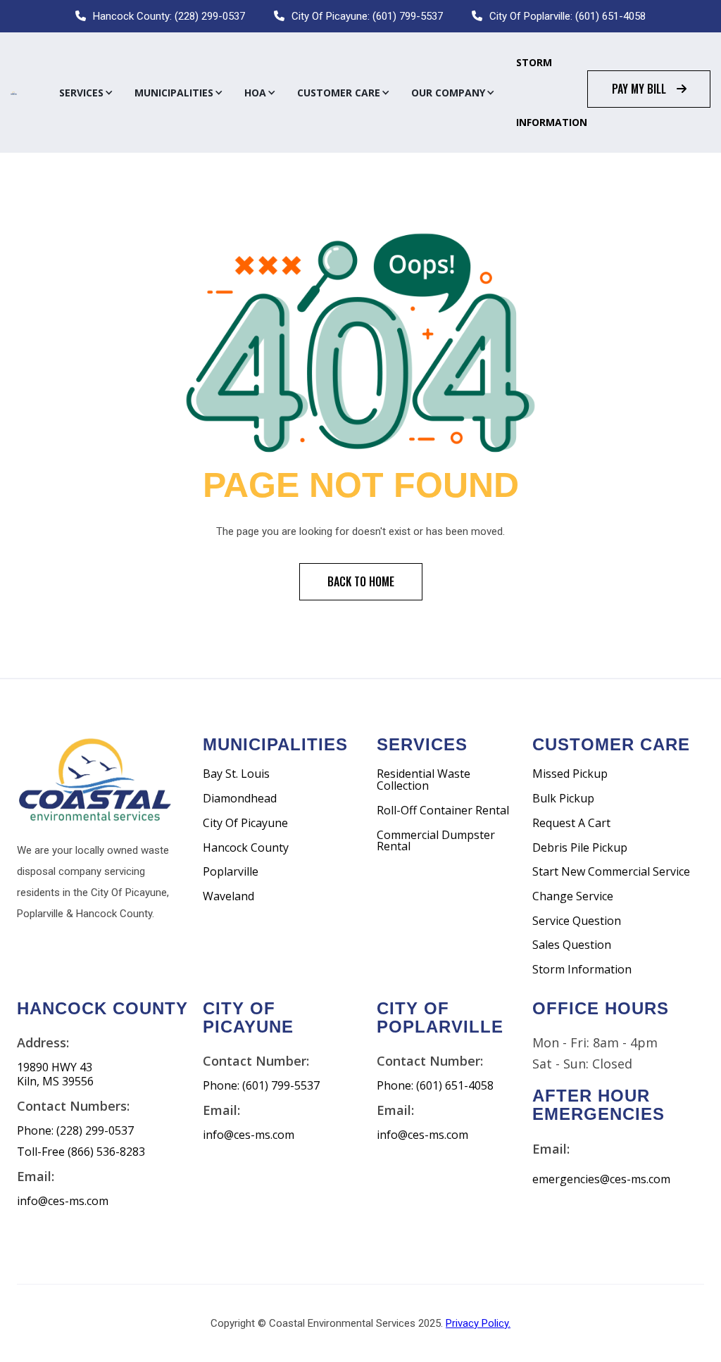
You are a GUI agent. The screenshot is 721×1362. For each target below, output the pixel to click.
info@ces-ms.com (62, 1201)
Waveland (228, 896)
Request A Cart (571, 823)
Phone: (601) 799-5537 (261, 1085)
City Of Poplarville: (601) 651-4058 (567, 16)
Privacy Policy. (478, 1323)
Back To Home (360, 581)
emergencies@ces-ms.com (601, 1179)
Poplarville (230, 872)
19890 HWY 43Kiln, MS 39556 (55, 1074)
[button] (86, 93)
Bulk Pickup (563, 799)
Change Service (572, 896)
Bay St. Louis (236, 774)
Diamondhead (240, 799)
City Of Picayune (245, 823)
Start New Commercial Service (611, 872)
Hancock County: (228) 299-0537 (169, 16)
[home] (14, 92)
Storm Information (551, 92)
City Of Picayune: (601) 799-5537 (367, 16)
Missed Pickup (570, 774)
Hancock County (246, 848)
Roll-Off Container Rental (443, 810)
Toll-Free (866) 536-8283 (81, 1152)
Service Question (576, 921)
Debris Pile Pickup (579, 848)
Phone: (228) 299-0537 (75, 1130)
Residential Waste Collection (423, 779)
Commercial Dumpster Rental (436, 840)
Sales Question (571, 945)
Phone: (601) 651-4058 (435, 1085)
